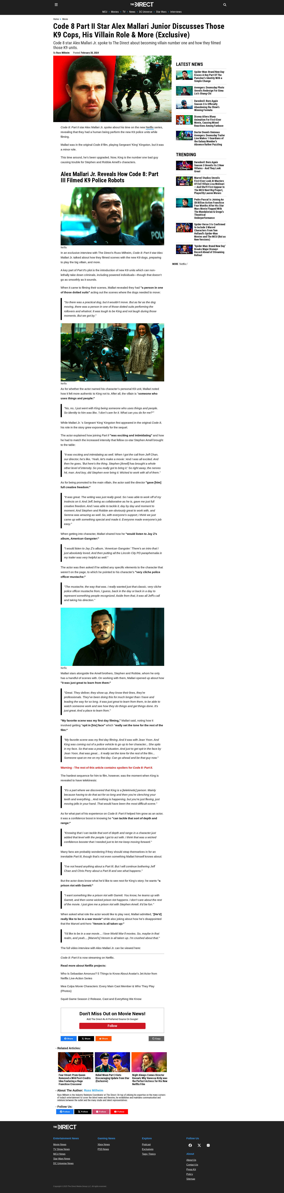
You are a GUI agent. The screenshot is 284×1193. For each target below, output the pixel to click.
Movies (115, 11)
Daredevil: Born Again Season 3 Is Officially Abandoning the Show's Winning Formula (207, 105)
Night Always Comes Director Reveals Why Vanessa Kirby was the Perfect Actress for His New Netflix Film (149, 1080)
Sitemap (190, 1179)
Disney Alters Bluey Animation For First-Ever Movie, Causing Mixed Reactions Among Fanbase (208, 121)
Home (56, 19)
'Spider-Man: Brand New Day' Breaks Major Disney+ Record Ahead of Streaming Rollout (209, 251)
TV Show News (61, 1149)
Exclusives (147, 1149)
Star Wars (161, 11)
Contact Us (192, 1164)
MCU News (59, 1154)
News (132, 11)
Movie (65, 19)
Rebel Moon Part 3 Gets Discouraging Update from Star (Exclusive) (112, 1078)
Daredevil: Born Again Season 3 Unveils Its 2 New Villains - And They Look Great (209, 167)
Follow (66, 1111)
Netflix (150, 127)
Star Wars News (61, 1158)
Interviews (176, 11)
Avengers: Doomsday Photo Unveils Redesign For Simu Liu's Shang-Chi (209, 90)
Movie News (59, 1144)
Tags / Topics (149, 1154)
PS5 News (103, 1149)
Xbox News (104, 1144)
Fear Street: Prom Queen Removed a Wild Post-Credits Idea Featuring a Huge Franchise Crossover (75, 1080)
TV (124, 11)
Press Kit (191, 1169)
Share (70, 1038)
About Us (191, 1160)
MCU (104, 11)
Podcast (146, 1144)
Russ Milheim (63, 52)
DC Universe (145, 11)
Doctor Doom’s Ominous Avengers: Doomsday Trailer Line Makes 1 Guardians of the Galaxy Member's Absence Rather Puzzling (209, 138)
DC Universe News (63, 1163)
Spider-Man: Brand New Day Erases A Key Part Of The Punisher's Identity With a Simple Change (209, 76)
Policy (189, 1174)
